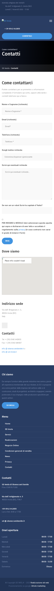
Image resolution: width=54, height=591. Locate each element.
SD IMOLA (10, 405)
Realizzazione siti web (40, 583)
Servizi (8, 434)
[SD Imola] (6, 21)
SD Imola (9, 429)
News (7, 456)
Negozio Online (12, 445)
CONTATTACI (27, 36)
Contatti (8, 467)
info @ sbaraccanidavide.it (13, 348)
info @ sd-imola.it (9, 352)
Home (7, 424)
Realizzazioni (11, 440)
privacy (22, 230)
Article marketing (38, 586)
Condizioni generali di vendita (18, 451)
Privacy (8, 462)
